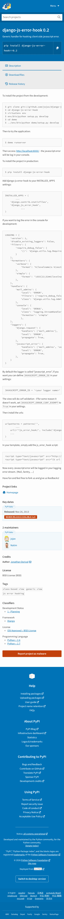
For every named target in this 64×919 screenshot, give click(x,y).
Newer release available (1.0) (21, 517)
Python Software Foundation (44, 854)
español (21, 893)
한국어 (49, 898)
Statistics (32, 737)
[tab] (32, 65)
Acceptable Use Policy (30, 816)
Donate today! (32, 845)
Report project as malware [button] (32, 654)
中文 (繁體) (57, 895)
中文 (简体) (44, 895)
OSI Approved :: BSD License (21, 630)
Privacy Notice (30, 812)
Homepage (12, 492)
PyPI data (9, 506)
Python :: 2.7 (13, 643)
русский (20, 898)
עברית (29, 898)
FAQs (32, 710)
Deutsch (33, 895)
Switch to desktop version (32, 879)
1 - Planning (13, 611)
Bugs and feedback (32, 764)
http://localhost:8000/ (27, 151)
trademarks (19, 854)
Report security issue (32, 804)
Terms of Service (30, 800)
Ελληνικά (23, 895)
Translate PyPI (30, 773)
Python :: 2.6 (13, 640)
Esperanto (39, 898)
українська (12, 895)
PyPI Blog (31, 729)
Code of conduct (30, 808)
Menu (53, 6)
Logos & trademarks (32, 741)
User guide (30, 702)
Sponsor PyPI (32, 777)
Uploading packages (30, 698)
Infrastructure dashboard (30, 733)
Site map (32, 863)
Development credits (31, 781)
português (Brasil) (53, 893)
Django (11, 621)
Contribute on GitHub (31, 768)
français (31, 893)
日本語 (40, 893)
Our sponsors (32, 746)
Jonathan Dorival (19, 562)
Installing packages (31, 693)
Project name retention (31, 706)
